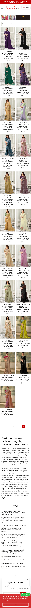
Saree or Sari (5, 449)
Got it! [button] (15, 605)
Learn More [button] (6, 600)
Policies (15, 575)
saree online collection (22, 475)
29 (18, 426)
